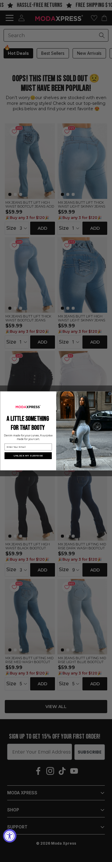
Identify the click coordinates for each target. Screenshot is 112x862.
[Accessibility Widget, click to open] (9, 836)
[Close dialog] (109, 393)
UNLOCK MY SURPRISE (28, 455)
